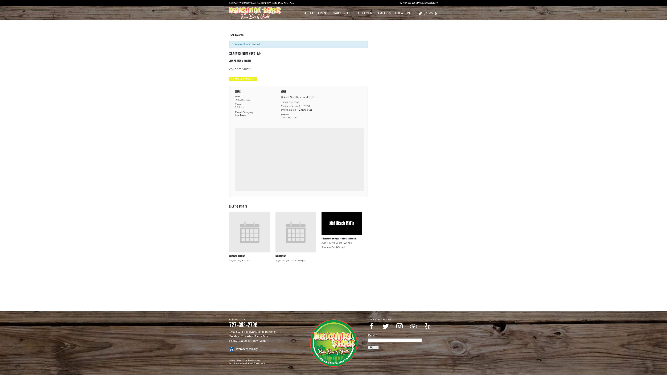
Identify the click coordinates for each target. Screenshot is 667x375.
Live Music (241, 115)
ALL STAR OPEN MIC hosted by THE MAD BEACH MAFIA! (339, 238)
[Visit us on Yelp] (427, 326)
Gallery (385, 13)
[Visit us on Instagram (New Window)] (425, 13)
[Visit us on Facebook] (371, 326)
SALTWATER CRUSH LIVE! (237, 256)
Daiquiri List (343, 13)
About (309, 13)
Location (402, 13)
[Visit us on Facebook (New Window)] (415, 13)
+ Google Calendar (243, 79)
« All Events (236, 34)
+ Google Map (304, 109)
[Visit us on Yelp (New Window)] (436, 13)
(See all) (341, 247)
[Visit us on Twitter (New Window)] (420, 13)
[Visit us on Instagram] (399, 326)
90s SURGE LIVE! (280, 256)
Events (323, 13)
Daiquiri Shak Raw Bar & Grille (297, 97)
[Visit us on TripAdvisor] (413, 326)
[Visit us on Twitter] (385, 326)
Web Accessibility (428, 3)
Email (372, 335)
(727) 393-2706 (409, 3)
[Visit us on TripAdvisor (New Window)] (431, 13)
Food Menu (365, 13)
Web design (234, 363)
